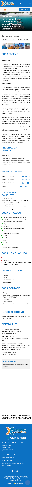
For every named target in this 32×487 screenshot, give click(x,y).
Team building (23, 39)
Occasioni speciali (9, 39)
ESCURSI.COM (20, 483)
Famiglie (9, 36)
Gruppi (16, 36)
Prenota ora (25, 9)
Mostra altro (16, 168)
